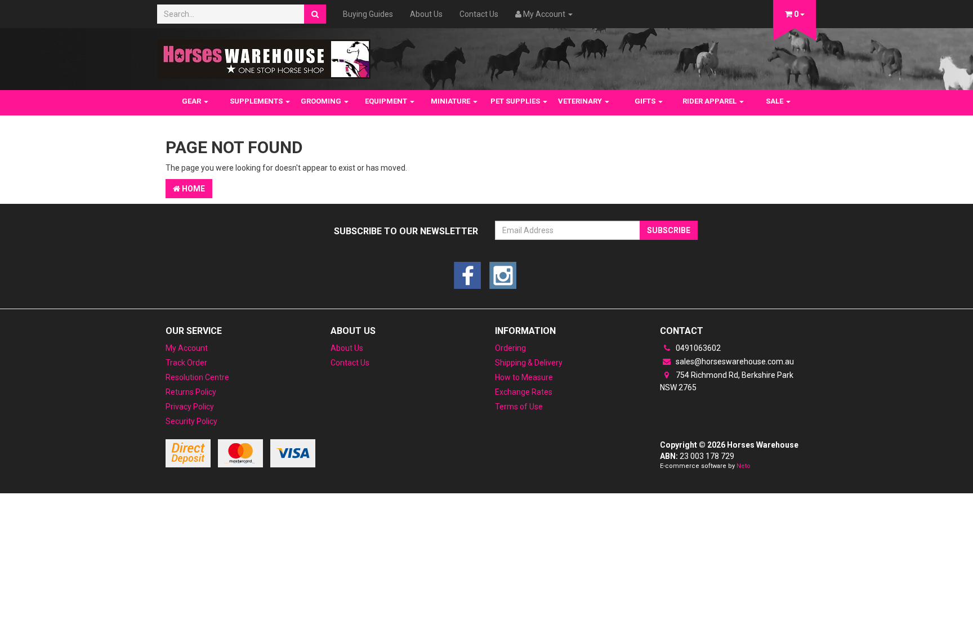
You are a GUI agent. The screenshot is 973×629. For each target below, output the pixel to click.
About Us (426, 14)
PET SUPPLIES (516, 101)
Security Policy (191, 421)
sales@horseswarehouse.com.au (734, 361)
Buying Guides (368, 14)
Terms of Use (519, 406)
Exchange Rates (523, 391)
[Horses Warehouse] (264, 55)
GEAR (192, 101)
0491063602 (697, 348)
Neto (744, 466)
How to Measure (524, 377)
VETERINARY (581, 101)
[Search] (315, 14)
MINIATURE (451, 101)
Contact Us (478, 14)
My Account (187, 348)
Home (192, 188)
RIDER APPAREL (710, 101)
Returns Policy (191, 391)
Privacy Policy (190, 406)
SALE (775, 101)
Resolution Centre (197, 377)
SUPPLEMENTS (257, 101)
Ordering (510, 348)
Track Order (186, 362)
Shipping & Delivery (529, 362)
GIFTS (646, 101)
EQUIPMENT (387, 101)
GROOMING (322, 101)
